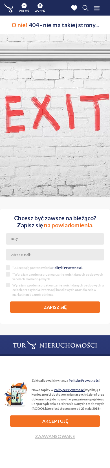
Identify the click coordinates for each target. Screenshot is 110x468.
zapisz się (55, 307)
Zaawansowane (55, 436)
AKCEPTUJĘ (55, 421)
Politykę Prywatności (84, 380)
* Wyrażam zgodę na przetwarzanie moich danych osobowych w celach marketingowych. (57, 277)
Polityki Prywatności (67, 267)
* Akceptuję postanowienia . (47, 267)
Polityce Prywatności (69, 390)
